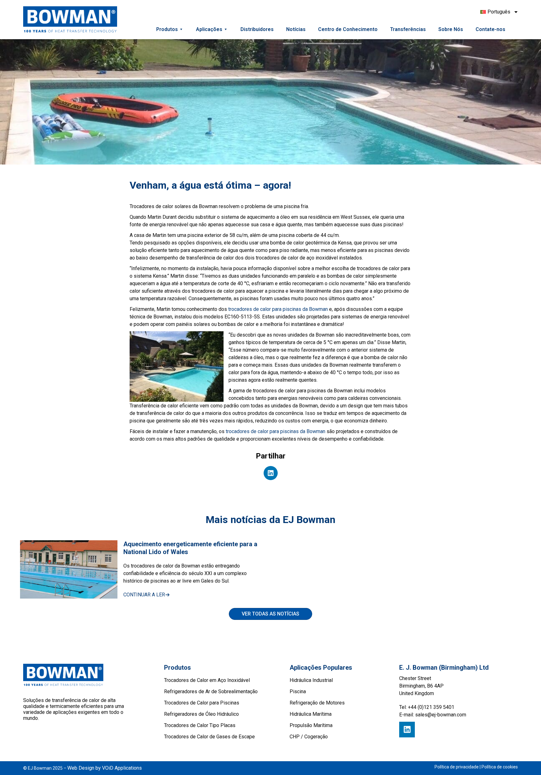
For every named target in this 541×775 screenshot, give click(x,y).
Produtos (167, 29)
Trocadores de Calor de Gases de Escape (209, 737)
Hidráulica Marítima (311, 714)
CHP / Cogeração (309, 737)
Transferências (408, 29)
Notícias (296, 29)
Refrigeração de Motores (317, 703)
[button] (271, 473)
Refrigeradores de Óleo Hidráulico (201, 714)
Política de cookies (500, 766)
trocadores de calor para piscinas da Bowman (278, 309)
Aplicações (209, 29)
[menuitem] (496, 12)
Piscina (298, 691)
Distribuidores (257, 29)
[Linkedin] (407, 729)
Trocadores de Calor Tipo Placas (199, 725)
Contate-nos (490, 29)
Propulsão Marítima (311, 725)
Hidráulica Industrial (311, 680)
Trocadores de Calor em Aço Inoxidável (207, 680)
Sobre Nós (450, 29)
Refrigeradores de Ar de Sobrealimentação (211, 691)
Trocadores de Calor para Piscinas (201, 703)
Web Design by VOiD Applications (104, 768)
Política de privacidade (457, 766)
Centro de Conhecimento (348, 29)
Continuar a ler (144, 595)
